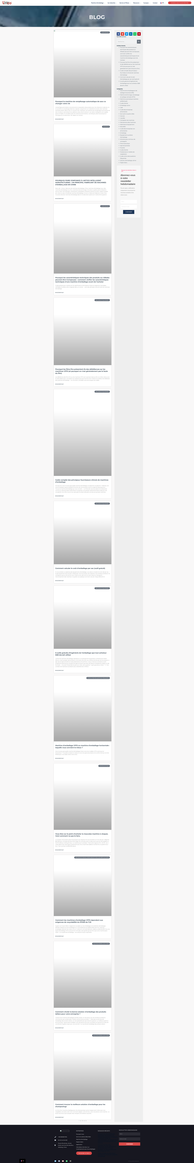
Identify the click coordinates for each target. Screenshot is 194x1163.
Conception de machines (127, 120)
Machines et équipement (127, 124)
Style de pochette (125, 145)
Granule (122, 116)
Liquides (122, 118)
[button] (104, 3)
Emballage (123, 133)
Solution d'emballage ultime (128, 160)
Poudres (122, 147)
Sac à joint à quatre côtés (127, 114)
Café (121, 107)
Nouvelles (123, 126)
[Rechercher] (139, 42)
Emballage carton (125, 105)
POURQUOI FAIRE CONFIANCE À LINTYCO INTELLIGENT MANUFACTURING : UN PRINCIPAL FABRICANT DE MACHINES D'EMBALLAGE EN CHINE (80, 183)
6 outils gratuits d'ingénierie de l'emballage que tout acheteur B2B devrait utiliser (130, 83)
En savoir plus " (59, 119)
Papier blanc (123, 162)
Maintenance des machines (128, 122)
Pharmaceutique (125, 143)
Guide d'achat (124, 103)
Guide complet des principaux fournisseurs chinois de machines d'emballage (129, 73)
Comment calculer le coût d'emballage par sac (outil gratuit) (80, 568)
